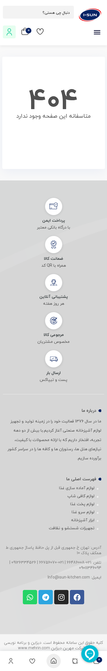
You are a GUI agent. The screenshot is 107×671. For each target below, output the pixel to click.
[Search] (10, 12)
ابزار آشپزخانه (82, 520)
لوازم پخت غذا (82, 504)
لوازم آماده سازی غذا (76, 488)
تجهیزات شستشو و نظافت (71, 528)
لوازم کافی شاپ (80, 496)
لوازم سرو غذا (83, 512)
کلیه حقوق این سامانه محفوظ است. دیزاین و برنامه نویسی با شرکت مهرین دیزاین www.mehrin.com (53, 645)
